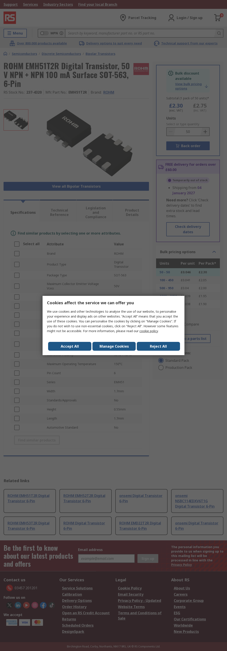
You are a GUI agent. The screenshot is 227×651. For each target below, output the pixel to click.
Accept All (70, 346)
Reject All (158, 346)
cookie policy (148, 331)
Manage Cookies (114, 346)
